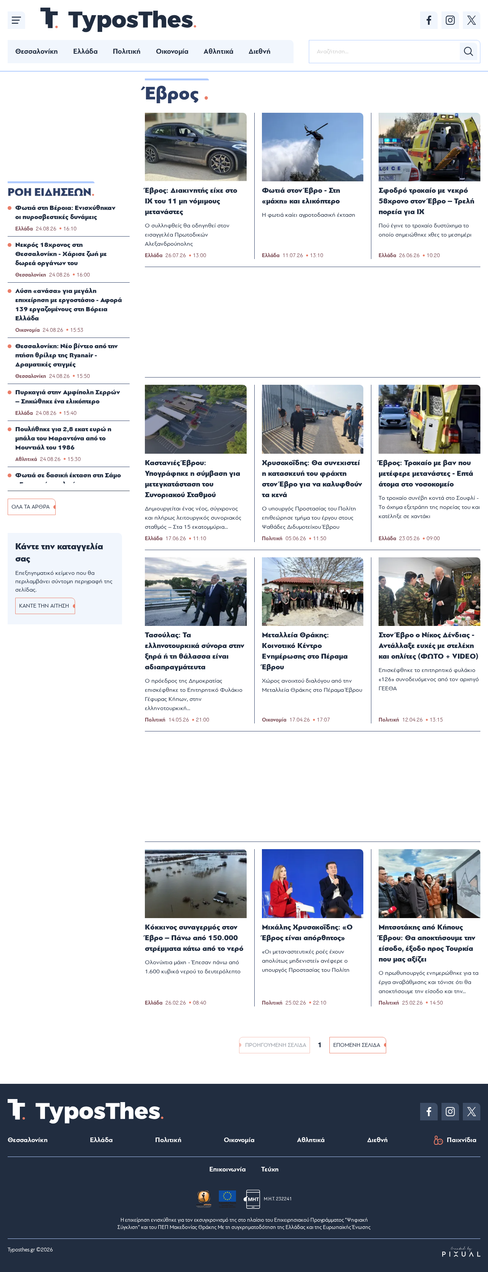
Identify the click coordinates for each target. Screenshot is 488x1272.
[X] (471, 20)
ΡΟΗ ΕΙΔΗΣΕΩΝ (50, 192)
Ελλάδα (85, 51)
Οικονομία (172, 51)
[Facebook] (429, 20)
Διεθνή (260, 51)
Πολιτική (127, 51)
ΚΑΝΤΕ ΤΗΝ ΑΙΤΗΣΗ (44, 606)
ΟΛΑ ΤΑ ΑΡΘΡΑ (30, 507)
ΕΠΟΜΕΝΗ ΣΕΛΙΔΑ (356, 1045)
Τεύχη (270, 1169)
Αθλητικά (218, 51)
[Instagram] (450, 20)
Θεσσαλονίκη (36, 51)
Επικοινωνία (227, 1169)
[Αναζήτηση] (468, 51)
